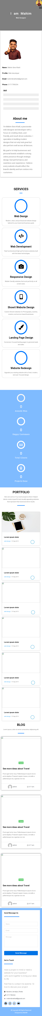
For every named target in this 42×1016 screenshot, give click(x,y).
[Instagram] (10, 1003)
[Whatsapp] (14, 1003)
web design (7, 541)
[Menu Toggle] (40, 7)
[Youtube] (18, 1003)
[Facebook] (5, 1003)
